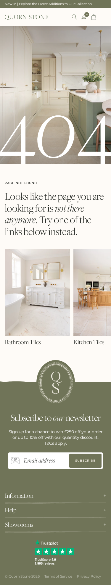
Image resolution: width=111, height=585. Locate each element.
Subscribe (85, 460)
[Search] (74, 17)
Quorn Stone (19, 576)
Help (10, 510)
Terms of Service (58, 576)
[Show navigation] (104, 17)
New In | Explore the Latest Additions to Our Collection (48, 4)
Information (19, 495)
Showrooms (19, 524)
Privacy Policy (89, 576)
